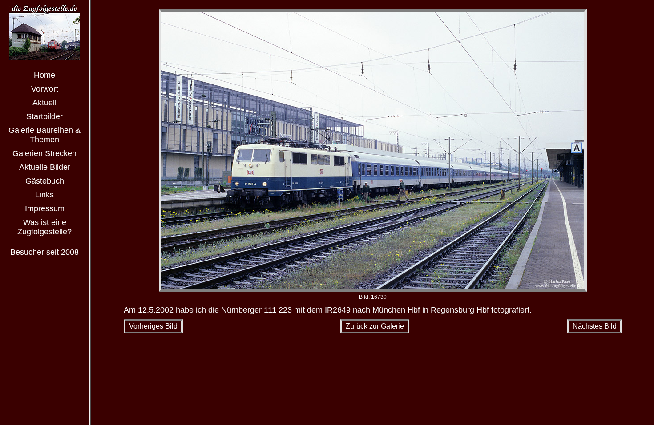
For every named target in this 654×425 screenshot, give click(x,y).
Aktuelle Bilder (44, 167)
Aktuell (44, 102)
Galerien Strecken (44, 153)
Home (44, 75)
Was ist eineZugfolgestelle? (44, 227)
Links (44, 194)
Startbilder (44, 116)
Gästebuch (44, 180)
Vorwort (44, 88)
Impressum (45, 208)
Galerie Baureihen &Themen (44, 135)
